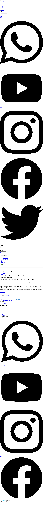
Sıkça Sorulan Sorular (3, 303)
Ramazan (4, 273)
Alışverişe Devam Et (4, 13)
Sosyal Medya (2, 267)
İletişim (2, 307)
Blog (1, 310)
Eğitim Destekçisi (3, 500)
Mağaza (2, 314)
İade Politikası (2, 311)
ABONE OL (18, 299)
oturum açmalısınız (7, 295)
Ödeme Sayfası (3, 315)
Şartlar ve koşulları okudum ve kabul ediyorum (6, 300)
